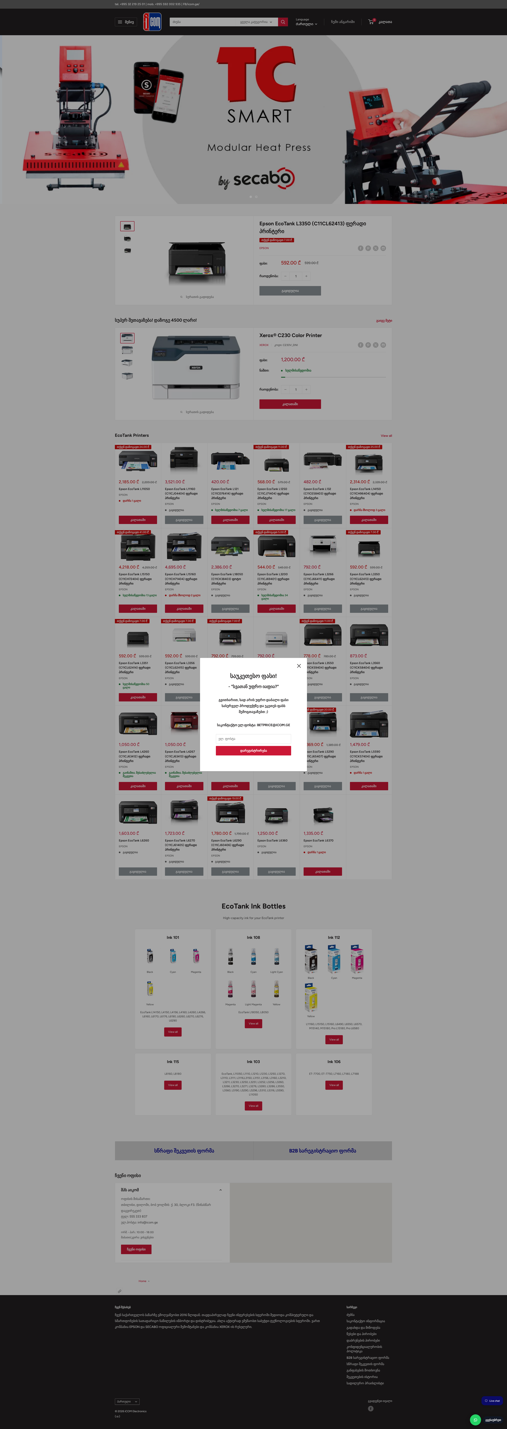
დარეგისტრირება (253, 750)
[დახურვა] (299, 666)
